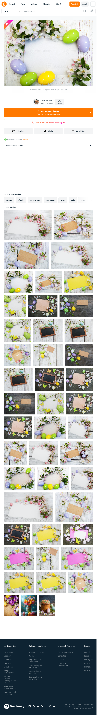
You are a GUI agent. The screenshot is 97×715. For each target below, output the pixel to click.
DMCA (31, 654)
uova (62, 198)
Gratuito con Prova (48, 112)
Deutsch (85, 662)
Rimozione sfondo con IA (10, 686)
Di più (58, 4)
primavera (50, 198)
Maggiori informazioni (14, 144)
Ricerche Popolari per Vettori (36, 665)
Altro (84, 669)
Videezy (7, 658)
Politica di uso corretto (80, 707)
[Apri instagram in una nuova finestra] (34, 705)
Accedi (84, 4)
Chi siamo (62, 658)
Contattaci (62, 654)
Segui (59, 103)
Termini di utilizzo (67, 705)
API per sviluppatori (9, 670)
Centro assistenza (65, 651)
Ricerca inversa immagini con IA (10, 678)
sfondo (21, 198)
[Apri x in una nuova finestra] (50, 705)
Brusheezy (8, 651)
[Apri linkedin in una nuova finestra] (38, 705)
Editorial (46, 4)
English (85, 651)
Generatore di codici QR (10, 692)
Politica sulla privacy (83, 705)
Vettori (12, 4)
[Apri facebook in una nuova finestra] (30, 705)
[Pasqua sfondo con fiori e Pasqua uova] (11, 603)
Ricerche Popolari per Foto (36, 671)
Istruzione (8, 665)
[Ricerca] (84, 11)
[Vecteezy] (4, 4)
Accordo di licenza (36, 651)
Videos (34, 4)
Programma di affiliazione (35, 659)
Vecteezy (7, 654)
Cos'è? (25, 139)
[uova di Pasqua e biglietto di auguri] (28, 224)
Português (86, 658)
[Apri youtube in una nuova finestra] (54, 705)
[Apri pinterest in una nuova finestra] (42, 705)
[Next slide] (87, 199)
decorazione (35, 198)
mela (73, 198)
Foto (23, 4)
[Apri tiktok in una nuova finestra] (46, 705)
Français (85, 665)
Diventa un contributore (63, 663)
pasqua (9, 198)
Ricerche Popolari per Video (36, 676)
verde (82, 198)
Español (85, 654)
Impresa (7, 662)
